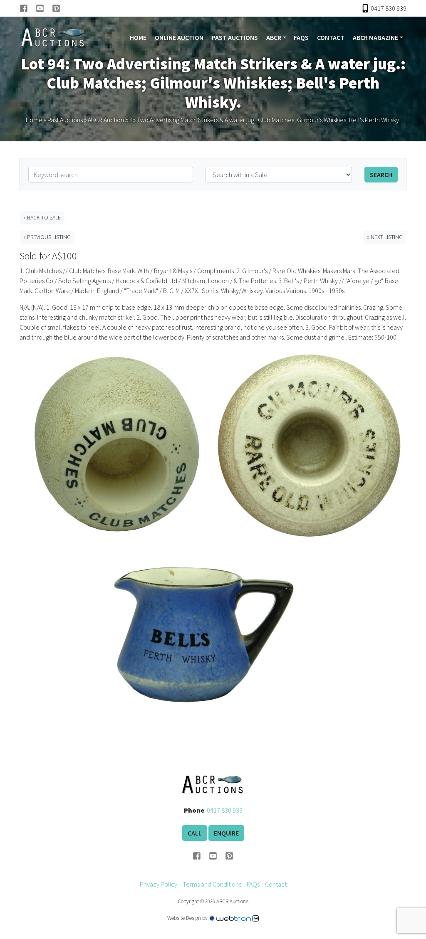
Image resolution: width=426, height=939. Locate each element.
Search (381, 174)
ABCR (273, 37)
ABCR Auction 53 (110, 120)
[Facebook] (28, 8)
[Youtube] (44, 8)
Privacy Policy (158, 884)
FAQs (301, 37)
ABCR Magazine (375, 37)
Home (138, 37)
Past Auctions (235, 37)
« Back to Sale (42, 217)
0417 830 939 (225, 810)
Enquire (226, 833)
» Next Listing (385, 237)
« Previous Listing (47, 237)
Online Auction (179, 37)
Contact (330, 37)
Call (195, 833)
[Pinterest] (56, 8)
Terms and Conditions (212, 884)
